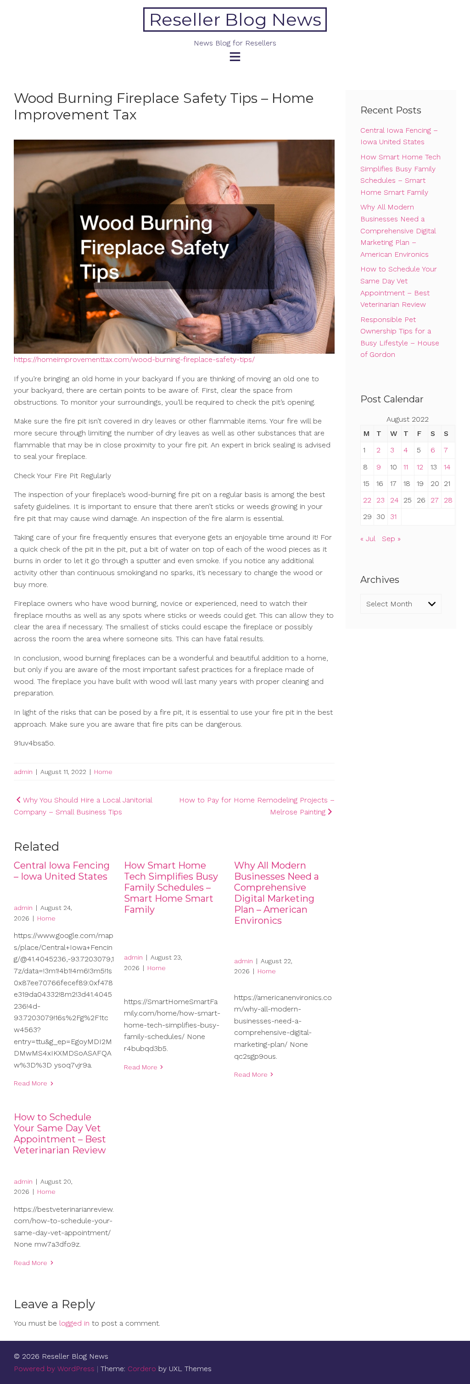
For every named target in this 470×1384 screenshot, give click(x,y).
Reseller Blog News (235, 19)
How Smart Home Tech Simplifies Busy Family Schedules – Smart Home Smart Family (171, 887)
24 (394, 500)
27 (435, 500)
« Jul (367, 538)
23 (380, 500)
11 (405, 467)
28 (448, 500)
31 (393, 516)
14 (447, 467)
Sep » (391, 538)
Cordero (142, 1368)
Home (103, 771)
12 (420, 467)
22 (367, 500)
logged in (74, 1323)
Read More (30, 1083)
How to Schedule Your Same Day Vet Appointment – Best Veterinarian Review (60, 1134)
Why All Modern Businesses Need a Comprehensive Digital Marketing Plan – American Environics (276, 893)
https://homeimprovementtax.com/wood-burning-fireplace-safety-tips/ (134, 359)
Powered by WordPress (54, 1368)
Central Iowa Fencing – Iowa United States (62, 871)
